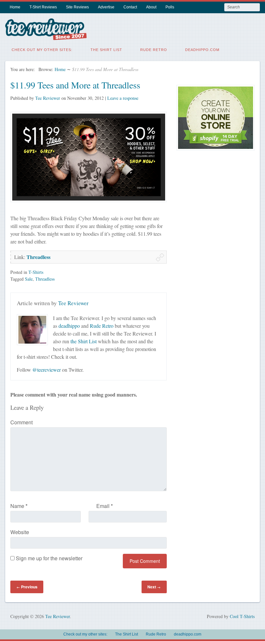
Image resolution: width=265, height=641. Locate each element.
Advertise (106, 7)
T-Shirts (35, 272)
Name (18, 506)
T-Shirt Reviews (43, 7)
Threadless (38, 257)
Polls (169, 7)
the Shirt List (83, 341)
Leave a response (122, 98)
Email (104, 506)
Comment (21, 422)
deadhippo (69, 325)
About (151, 7)
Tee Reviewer (47, 98)
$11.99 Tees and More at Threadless (75, 85)
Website (19, 532)
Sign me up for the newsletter (48, 558)
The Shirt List (106, 50)
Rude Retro (153, 50)
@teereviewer (46, 369)
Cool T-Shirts (242, 616)
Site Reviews (77, 7)
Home (15, 7)
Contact (130, 7)
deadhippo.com (202, 50)
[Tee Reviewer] (46, 36)
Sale (29, 279)
